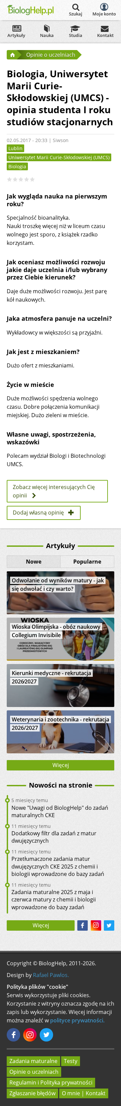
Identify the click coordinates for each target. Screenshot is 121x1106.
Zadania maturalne (33, 1061)
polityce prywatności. (77, 1020)
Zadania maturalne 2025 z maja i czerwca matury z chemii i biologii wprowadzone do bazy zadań (53, 899)
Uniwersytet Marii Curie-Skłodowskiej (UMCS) (59, 157)
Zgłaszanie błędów (32, 1093)
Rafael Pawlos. (51, 975)
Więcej (60, 765)
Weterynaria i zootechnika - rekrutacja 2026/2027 (60, 724)
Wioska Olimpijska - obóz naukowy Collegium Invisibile (56, 631)
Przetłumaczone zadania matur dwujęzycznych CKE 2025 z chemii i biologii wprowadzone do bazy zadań (57, 866)
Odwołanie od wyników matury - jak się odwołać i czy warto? (58, 584)
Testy (70, 1061)
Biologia (17, 166)
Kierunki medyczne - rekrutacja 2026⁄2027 (51, 677)
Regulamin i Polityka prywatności (50, 1082)
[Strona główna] (12, 54)
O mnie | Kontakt (84, 1093)
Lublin (15, 148)
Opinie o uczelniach (33, 1071)
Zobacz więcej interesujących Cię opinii (54, 491)
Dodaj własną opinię (38, 512)
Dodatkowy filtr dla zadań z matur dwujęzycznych (53, 837)
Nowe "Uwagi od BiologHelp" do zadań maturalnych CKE (59, 811)
